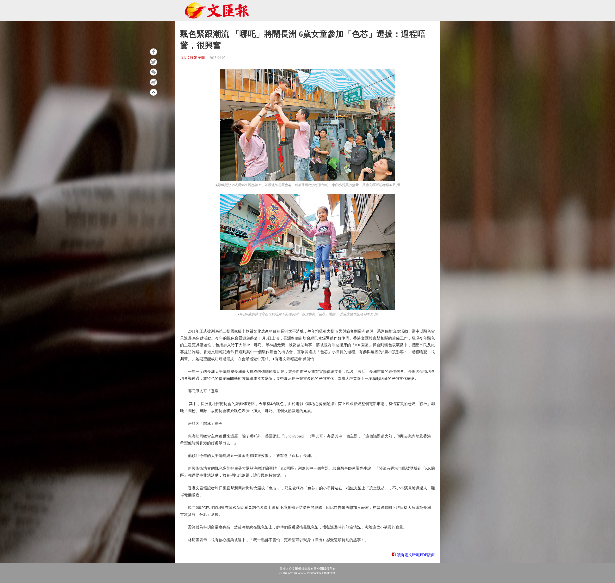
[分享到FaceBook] (153, 51)
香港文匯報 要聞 (192, 58)
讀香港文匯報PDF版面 (416, 555)
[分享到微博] (153, 82)
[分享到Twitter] (153, 62)
